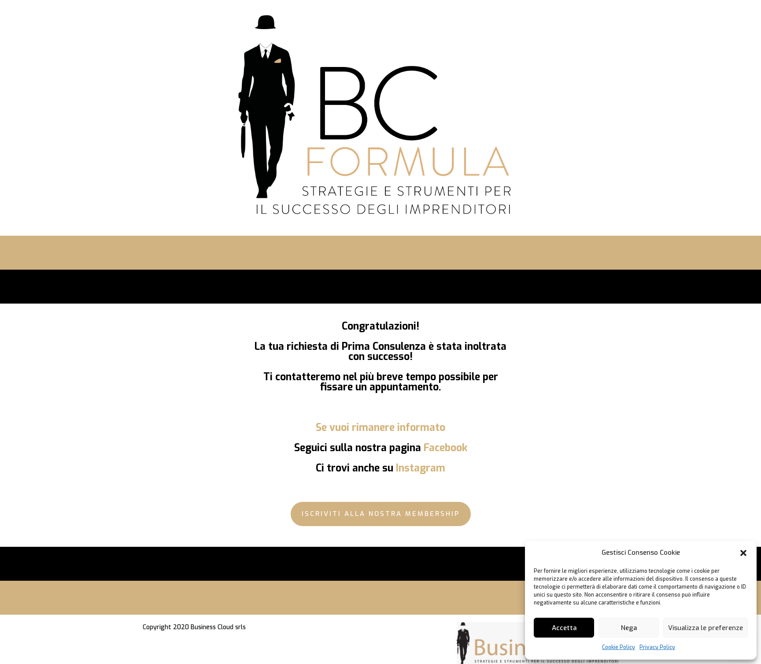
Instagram (420, 468)
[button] (743, 553)
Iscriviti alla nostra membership (381, 513)
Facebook (445, 448)
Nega (629, 627)
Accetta (564, 627)
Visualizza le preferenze (705, 627)
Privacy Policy (657, 647)
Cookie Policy (618, 647)
